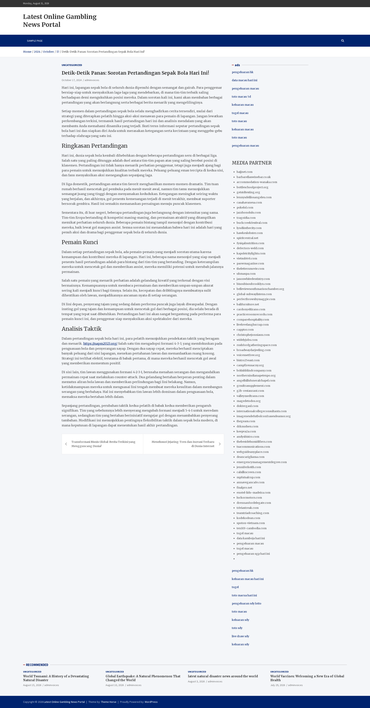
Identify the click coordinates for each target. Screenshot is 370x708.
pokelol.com (245, 207)
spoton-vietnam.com (251, 523)
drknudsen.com (247, 426)
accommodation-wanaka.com (257, 182)
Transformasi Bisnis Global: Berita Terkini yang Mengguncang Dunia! (103, 444)
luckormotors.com (249, 497)
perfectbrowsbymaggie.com (256, 299)
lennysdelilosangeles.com (254, 197)
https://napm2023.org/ (100, 343)
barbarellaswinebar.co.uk (254, 177)
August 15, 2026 (32, 685)
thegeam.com (246, 421)
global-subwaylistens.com (254, 294)
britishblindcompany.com (254, 370)
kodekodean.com (248, 518)
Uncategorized (72, 65)
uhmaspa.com (246, 273)
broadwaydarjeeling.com (254, 350)
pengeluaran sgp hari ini (253, 553)
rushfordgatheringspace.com (257, 345)
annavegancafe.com (250, 482)
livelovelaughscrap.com (253, 324)
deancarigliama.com (250, 457)
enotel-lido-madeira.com (253, 492)
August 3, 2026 (196, 681)
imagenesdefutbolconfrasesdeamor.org (264, 416)
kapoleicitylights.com (251, 253)
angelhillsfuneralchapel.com (256, 380)
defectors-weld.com (250, 248)
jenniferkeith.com (249, 467)
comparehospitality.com (253, 319)
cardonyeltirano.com (251, 309)
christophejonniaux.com (253, 335)
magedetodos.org (249, 401)
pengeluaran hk (242, 72)
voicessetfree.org (248, 355)
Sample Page (35, 40)
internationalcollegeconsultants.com (262, 411)
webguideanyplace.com (253, 452)
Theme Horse (108, 702)
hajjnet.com (244, 172)
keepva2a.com (246, 431)
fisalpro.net (244, 487)
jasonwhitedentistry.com (253, 279)
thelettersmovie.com (250, 268)
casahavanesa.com (249, 202)
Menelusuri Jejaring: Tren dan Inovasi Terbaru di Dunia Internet (183, 444)
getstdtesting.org (248, 192)
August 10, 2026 (115, 685)
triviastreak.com (248, 508)
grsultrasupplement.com (253, 385)
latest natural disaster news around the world (223, 676)
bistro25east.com (248, 360)
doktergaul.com (247, 406)
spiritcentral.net (247, 238)
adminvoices (92, 80)
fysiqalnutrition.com (250, 243)
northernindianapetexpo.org (256, 375)
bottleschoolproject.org (252, 187)
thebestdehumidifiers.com (254, 441)
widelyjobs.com (247, 340)
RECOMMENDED (37, 665)
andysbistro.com (248, 436)
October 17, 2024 (72, 80)
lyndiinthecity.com (249, 228)
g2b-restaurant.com (250, 390)
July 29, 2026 (277, 685)
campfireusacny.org (250, 365)
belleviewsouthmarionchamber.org (260, 289)
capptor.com (245, 329)
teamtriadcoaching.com (253, 513)
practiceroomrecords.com (254, 314)
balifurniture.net (248, 304)
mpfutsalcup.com (248, 477)
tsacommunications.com (253, 446)
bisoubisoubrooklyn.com (253, 284)
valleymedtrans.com (250, 396)
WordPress (151, 702)
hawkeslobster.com (250, 233)
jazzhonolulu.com (249, 212)
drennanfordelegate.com (254, 503)
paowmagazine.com (250, 263)
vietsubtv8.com (247, 258)
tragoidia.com (246, 217)
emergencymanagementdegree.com (262, 462)
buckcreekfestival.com (252, 222)
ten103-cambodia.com (252, 528)
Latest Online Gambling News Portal (60, 21)
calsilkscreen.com (249, 472)
